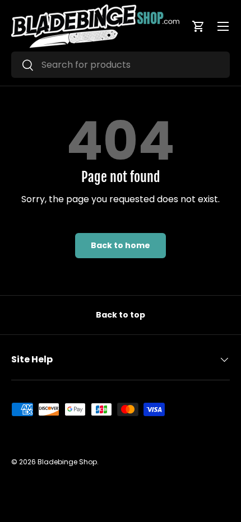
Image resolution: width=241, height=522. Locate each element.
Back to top (120, 314)
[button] (198, 26)
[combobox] (120, 65)
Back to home (120, 245)
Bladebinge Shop (67, 462)
